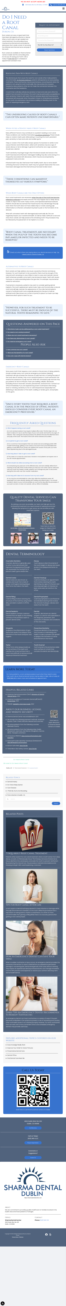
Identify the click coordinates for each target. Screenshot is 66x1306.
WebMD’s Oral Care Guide (21, 704)
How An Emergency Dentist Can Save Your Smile (30, 957)
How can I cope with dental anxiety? (19, 356)
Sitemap (21, 1237)
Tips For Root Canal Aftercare (23, 904)
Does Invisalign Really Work (16, 1045)
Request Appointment (33, 1142)
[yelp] (50, 1235)
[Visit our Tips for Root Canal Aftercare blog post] (31, 903)
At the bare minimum (24, 80)
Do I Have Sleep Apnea (15, 785)
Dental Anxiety (12, 782)
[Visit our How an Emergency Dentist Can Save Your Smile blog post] (31, 954)
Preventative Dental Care (16, 1051)
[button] (63, 8)
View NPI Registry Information (17, 743)
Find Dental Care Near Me (15, 1058)
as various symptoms (42, 135)
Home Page (11, 701)
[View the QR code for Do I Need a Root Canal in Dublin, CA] (48, 523)
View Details (24, 746)
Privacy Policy (15, 1237)
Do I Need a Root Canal (21, 760)
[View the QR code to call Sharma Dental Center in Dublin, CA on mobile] (33, 1106)
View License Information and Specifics (24, 737)
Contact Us (33, 1157)
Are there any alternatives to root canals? (21, 338)
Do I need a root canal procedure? (18, 332)
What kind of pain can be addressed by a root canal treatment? (28, 329)
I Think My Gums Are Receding (17, 791)
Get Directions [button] (33, 1128)
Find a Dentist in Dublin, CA (16, 795)
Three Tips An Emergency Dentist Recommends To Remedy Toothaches (32, 1013)
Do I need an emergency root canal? (19, 341)
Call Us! (59, 4)
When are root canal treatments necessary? (22, 335)
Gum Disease (11, 788)
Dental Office (11, 1055)
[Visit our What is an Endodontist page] (33, 543)
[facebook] (46, 1235)
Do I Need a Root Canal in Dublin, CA (40, 253)
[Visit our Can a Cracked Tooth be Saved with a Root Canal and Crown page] (16, 543)
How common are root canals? (17, 350)
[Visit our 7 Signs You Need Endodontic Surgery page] (50, 543)
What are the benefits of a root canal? (20, 353)
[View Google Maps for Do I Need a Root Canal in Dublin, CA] (22, 526)
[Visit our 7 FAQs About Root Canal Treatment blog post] (31, 851)
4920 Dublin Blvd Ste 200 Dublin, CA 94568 (36, 4)
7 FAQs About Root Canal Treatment (26, 853)
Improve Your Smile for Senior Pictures (20, 1048)
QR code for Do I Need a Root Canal (15, 763)
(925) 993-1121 (12, 59)
